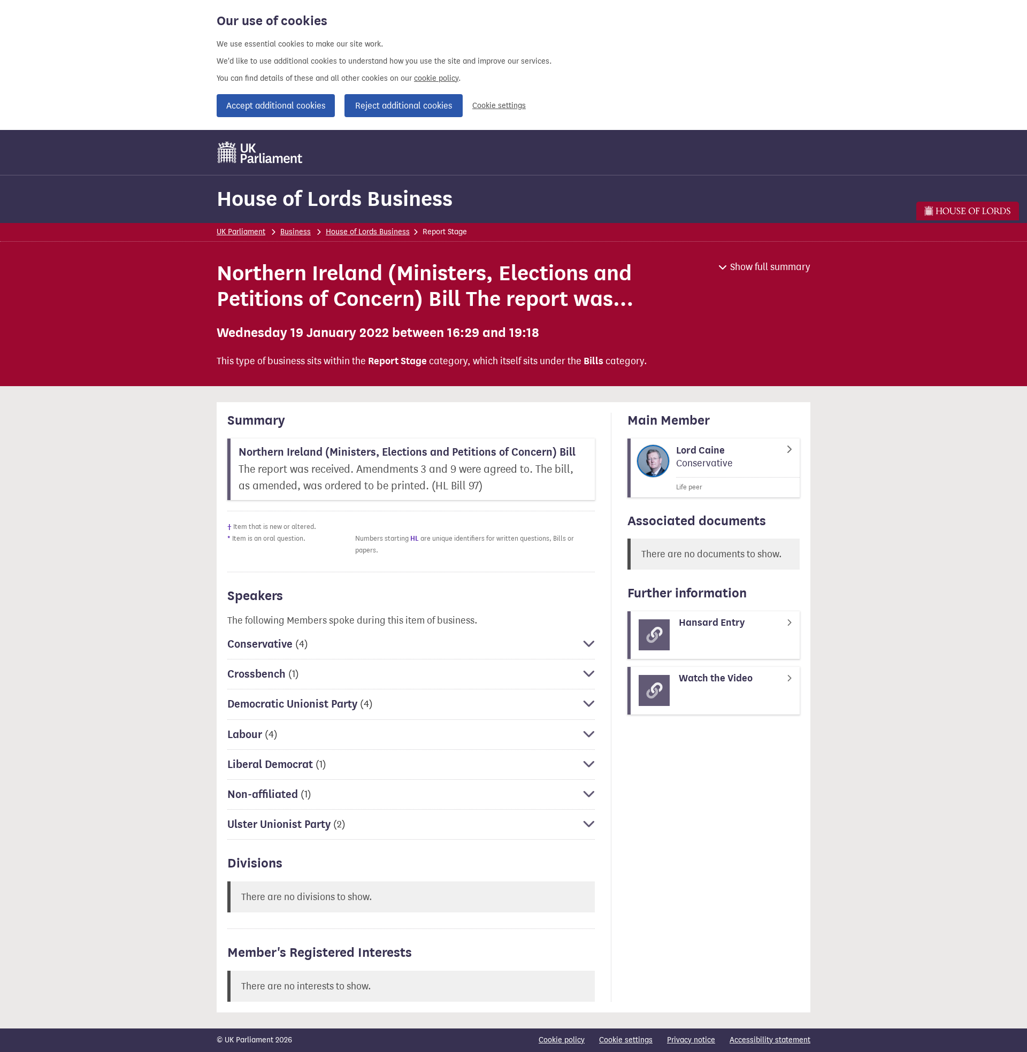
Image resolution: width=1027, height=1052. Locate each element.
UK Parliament (241, 231)
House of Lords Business (335, 199)
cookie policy (436, 78)
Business (295, 231)
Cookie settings (499, 105)
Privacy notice (691, 1040)
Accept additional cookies (275, 106)
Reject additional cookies (403, 106)
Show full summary (770, 267)
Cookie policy (562, 1040)
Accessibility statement (770, 1040)
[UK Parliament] (260, 152)
